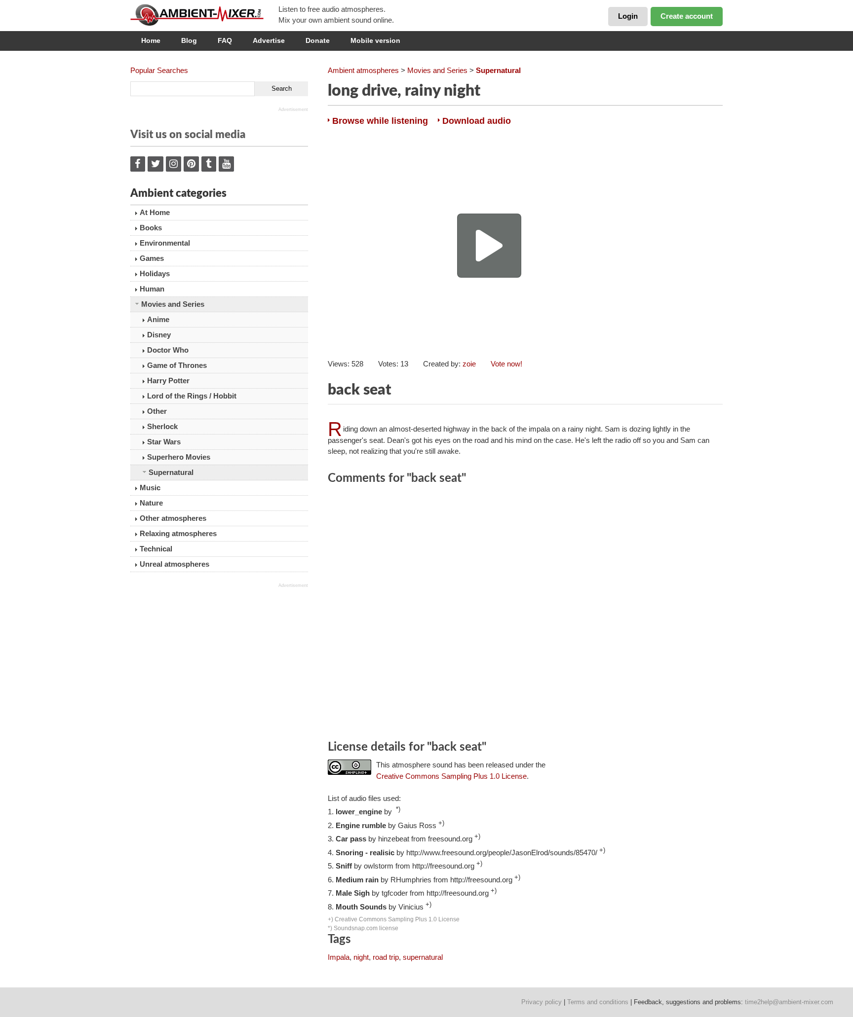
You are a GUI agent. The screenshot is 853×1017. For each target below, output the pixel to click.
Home (150, 40)
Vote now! (506, 364)
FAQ (225, 40)
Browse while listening (380, 121)
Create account (686, 16)
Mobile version (375, 40)
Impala (338, 957)
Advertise (269, 40)
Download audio (476, 121)
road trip (386, 957)
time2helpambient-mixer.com (789, 1002)
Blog (189, 40)
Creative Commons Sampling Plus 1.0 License (451, 776)
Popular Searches (159, 70)
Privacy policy (541, 1002)
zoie (469, 364)
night (361, 957)
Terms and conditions (597, 1002)
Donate (318, 40)
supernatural (423, 957)
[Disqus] (525, 614)
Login (628, 16)
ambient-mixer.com (204, 15)
